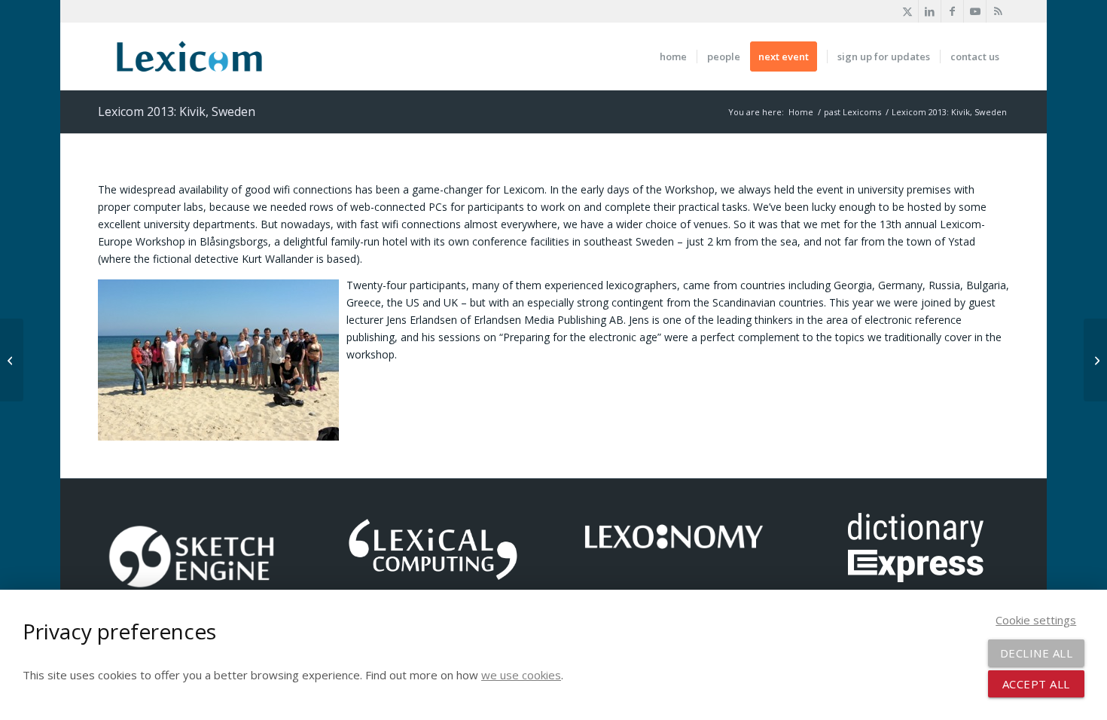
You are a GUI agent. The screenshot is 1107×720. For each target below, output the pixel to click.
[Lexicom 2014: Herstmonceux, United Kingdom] (1095, 360)
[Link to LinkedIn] (930, 11)
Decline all (1036, 653)
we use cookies (521, 674)
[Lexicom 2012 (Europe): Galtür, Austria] (11, 360)
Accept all (1036, 683)
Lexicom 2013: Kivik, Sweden (176, 111)
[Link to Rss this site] (998, 11)
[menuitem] (673, 56)
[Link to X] (907, 11)
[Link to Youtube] (975, 11)
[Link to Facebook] (952, 11)
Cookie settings (1036, 619)
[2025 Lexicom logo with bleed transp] (189, 56)
